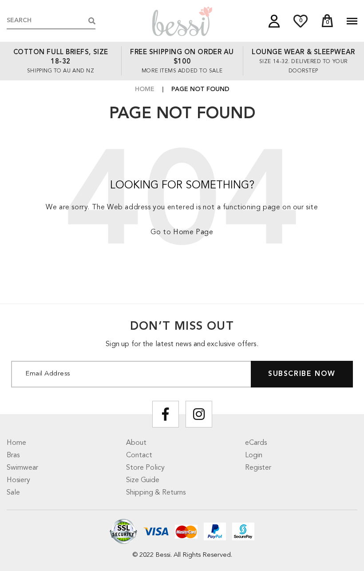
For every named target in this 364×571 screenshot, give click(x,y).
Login (253, 455)
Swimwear (22, 467)
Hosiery (18, 480)
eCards (256, 443)
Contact (139, 455)
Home (144, 89)
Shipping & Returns (156, 492)
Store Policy (145, 467)
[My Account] (274, 21)
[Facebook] (165, 414)
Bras (13, 455)
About (136, 443)
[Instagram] (199, 414)
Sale (13, 492)
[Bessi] (182, 21)
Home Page (193, 232)
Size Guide (142, 480)
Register (258, 467)
